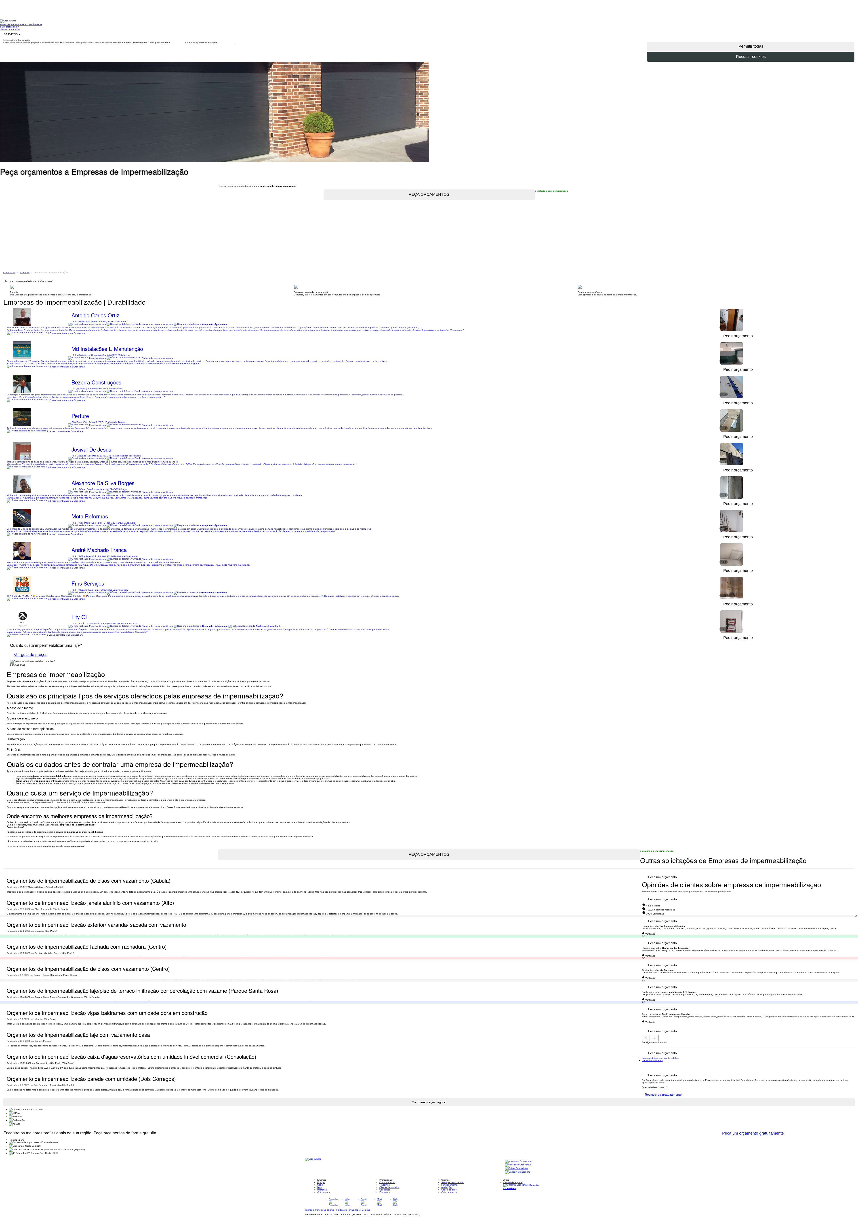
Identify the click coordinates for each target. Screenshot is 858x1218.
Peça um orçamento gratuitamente (753, 1133)
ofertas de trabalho (10, 29)
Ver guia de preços (30, 654)
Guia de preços (449, 1192)
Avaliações (446, 1187)
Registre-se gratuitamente (663, 1094)
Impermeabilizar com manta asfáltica (660, 1058)
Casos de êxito (449, 1189)
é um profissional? (9, 26)
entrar (3, 24)
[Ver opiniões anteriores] (646, 1038)
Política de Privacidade (348, 1210)
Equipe (321, 1182)
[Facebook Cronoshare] (518, 1165)
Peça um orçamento (662, 877)
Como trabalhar (387, 1182)
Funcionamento (449, 1185)
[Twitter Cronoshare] (516, 1168)
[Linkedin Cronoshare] (517, 1172)
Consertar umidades (652, 1060)
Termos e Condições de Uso (320, 1210)
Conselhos (384, 1189)
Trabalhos (384, 1185)
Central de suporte (513, 1182)
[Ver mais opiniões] (655, 1038)
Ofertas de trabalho (389, 1187)
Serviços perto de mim (452, 1182)
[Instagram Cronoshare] (518, 1161)
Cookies (366, 1210)
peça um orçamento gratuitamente (24, 24)
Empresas (384, 1192)
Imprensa (322, 1189)
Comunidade (323, 1192)
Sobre (320, 1185)
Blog (319, 1187)
